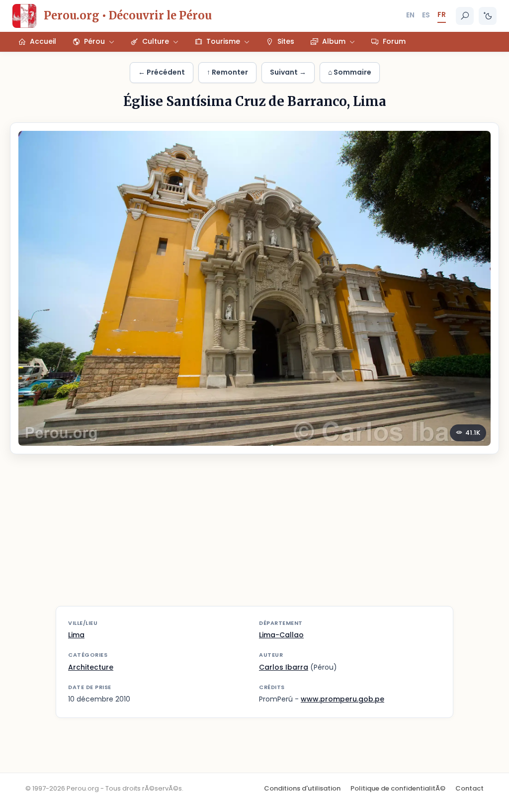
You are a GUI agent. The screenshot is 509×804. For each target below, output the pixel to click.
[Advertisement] (254, 536)
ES (426, 15)
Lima (76, 635)
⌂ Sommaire (349, 72)
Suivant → (288, 72)
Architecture (90, 667)
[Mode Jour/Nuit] (488, 16)
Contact (469, 788)
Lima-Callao (281, 635)
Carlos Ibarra (283, 667)
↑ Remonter (227, 72)
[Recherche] (465, 16)
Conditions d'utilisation (302, 788)
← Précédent (161, 72)
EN (410, 15)
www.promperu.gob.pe (342, 699)
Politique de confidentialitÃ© (397, 788)
